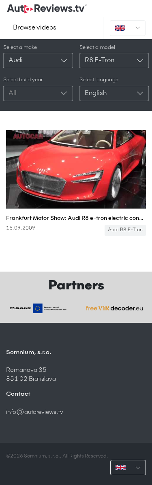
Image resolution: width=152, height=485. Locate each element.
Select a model (97, 47)
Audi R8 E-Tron (125, 230)
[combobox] (38, 60)
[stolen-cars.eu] (38, 308)
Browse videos (34, 28)
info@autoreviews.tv (34, 412)
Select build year (23, 79)
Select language (98, 79)
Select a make (20, 47)
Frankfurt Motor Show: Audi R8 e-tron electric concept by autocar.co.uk (76, 218)
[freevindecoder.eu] (114, 308)
